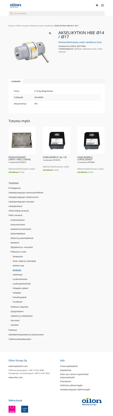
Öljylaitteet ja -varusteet (22, 247)
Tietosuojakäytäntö (69, 366)
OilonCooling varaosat (19, 210)
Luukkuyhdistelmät (21, 283)
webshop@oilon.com (18, 366)
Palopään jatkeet (20, 288)
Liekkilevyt (17, 274)
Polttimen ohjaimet (19, 307)
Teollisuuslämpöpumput (20, 339)
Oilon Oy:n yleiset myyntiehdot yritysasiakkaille (74, 376)
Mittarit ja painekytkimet (22, 238)
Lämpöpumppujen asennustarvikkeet (26, 192)
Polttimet (13, 330)
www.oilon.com (16, 377)
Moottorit (15, 242)
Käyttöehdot (65, 370)
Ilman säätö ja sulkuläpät (24, 261)
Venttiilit (14, 325)
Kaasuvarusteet (18, 224)
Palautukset (65, 381)
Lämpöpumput (15, 206)
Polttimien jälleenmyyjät (71, 385)
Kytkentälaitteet (18, 233)
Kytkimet (49, 25)
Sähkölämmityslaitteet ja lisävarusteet (26, 334)
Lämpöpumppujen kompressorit (23, 197)
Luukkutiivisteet (20, 279)
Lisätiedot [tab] (15, 81)
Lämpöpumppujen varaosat (21, 201)
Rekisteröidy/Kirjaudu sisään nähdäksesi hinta (80, 42)
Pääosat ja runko (37, 25)
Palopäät (17, 292)
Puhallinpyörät (19, 297)
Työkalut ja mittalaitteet (22, 316)
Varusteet (15, 320)
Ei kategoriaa (15, 188)
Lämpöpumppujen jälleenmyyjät (75, 389)
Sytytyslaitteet (17, 311)
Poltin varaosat (22, 25)
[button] (50, 33)
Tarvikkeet (17, 301)
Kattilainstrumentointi (21, 229)
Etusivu (12, 25)
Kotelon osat (18, 265)
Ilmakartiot (18, 256)
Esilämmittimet (18, 220)
